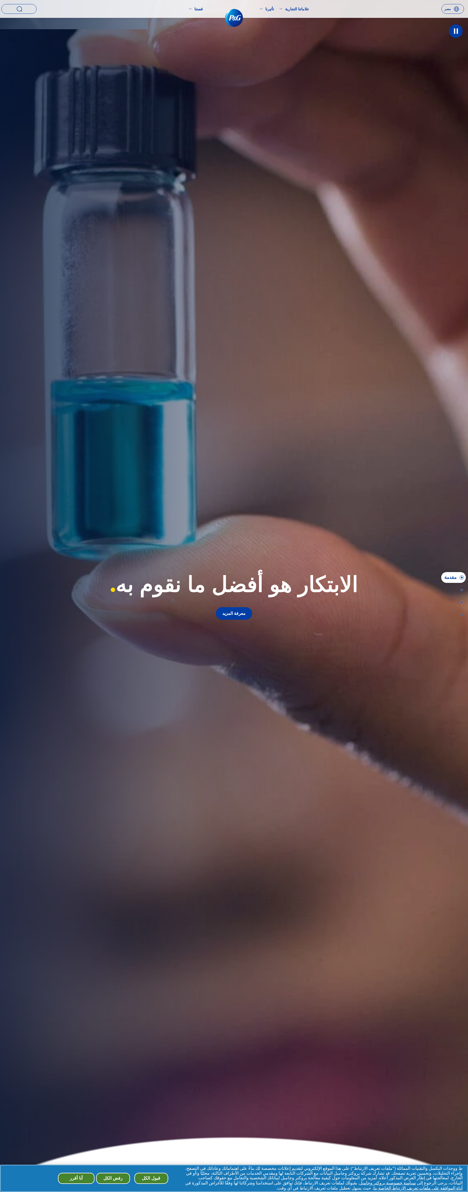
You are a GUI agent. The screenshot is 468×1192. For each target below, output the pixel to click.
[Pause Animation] (456, 31)
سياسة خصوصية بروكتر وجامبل (387, 1183)
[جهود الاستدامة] (460, 602)
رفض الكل (113, 1178)
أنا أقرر (76, 1178)
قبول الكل (151, 1178)
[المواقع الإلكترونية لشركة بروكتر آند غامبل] (460, 614)
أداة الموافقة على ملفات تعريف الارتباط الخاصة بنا (418, 1188)
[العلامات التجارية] (460, 590)
